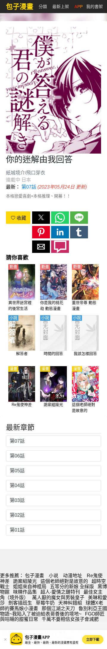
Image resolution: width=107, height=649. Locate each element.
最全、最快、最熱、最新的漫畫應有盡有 (51, 642)
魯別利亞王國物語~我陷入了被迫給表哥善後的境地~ (53, 611)
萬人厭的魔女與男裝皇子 (58, 597)
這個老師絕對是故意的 (64, 581)
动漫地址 (72, 575)
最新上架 (60, 6)
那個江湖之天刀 (58, 608)
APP (78, 6)
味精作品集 (25, 591)
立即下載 (92, 639)
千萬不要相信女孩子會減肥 (70, 619)
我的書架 (94, 6)
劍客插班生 (20, 602)
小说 (53, 575)
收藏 (20, 218)
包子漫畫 (34, 575)
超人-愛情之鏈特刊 (60, 591)
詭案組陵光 (25, 581)
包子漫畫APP (37, 637)
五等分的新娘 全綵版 (72, 586)
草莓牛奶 (45, 602)
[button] (41, 217)
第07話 (28, 186)
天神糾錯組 (70, 602)
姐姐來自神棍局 (29, 586)
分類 (43, 6)
